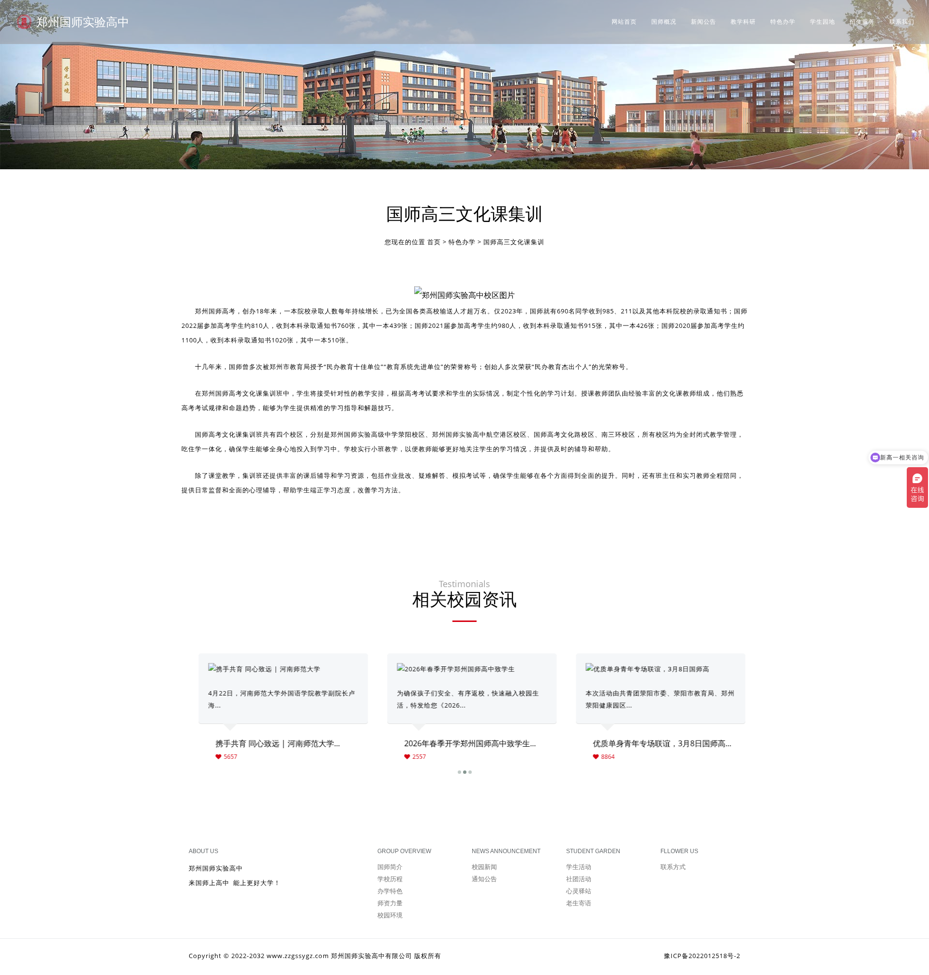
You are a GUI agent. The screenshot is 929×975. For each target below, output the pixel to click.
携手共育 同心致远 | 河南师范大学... (270, 743)
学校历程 (390, 878)
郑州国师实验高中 (82, 22)
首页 (434, 241)
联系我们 (901, 21)
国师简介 (390, 866)
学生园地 (822, 21)
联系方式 (673, 866)
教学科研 (743, 21)
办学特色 (390, 890)
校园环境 (390, 915)
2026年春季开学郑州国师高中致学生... (462, 743)
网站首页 (624, 21)
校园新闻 (484, 866)
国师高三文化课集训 (513, 241)
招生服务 (862, 21)
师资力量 (390, 903)
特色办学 (782, 21)
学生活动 (578, 866)
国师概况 (663, 21)
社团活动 (578, 878)
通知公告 (484, 878)
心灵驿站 (578, 890)
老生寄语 (578, 903)
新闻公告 (703, 21)
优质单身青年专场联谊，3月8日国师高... (654, 743)
